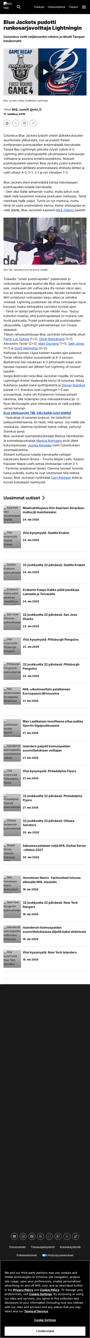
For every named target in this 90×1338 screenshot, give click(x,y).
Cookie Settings (40, 1294)
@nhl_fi (36, 109)
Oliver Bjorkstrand (52, 339)
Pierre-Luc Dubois (16, 339)
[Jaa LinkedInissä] (24, 123)
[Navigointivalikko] (84, 7)
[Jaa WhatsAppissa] (6, 123)
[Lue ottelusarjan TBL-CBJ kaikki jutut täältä (36, 413)
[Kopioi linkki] (33, 123)
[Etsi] (18, 7)
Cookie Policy (49, 1290)
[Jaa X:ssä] (15, 123)
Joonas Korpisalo (40, 445)
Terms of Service (36, 1311)
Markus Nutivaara (49, 440)
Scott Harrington (26, 348)
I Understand (45, 1331)
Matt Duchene (48, 343)
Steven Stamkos (73, 385)
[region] (45, 1299)
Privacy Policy (23, 1290)
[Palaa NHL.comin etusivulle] (8, 7)
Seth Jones (76, 343)
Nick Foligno (65, 210)
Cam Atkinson (61, 477)
